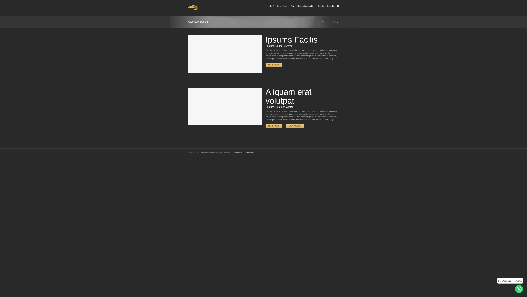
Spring (279, 46)
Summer (288, 46)
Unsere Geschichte (305, 6)
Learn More (273, 65)
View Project (295, 126)
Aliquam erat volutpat (289, 96)
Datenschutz (249, 152)
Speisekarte (282, 6)
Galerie (320, 6)
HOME (271, 6)
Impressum (238, 152)
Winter (289, 107)
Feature (270, 46)
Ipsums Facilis (292, 39)
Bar (292, 6)
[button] (519, 289)
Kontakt (330, 6)
